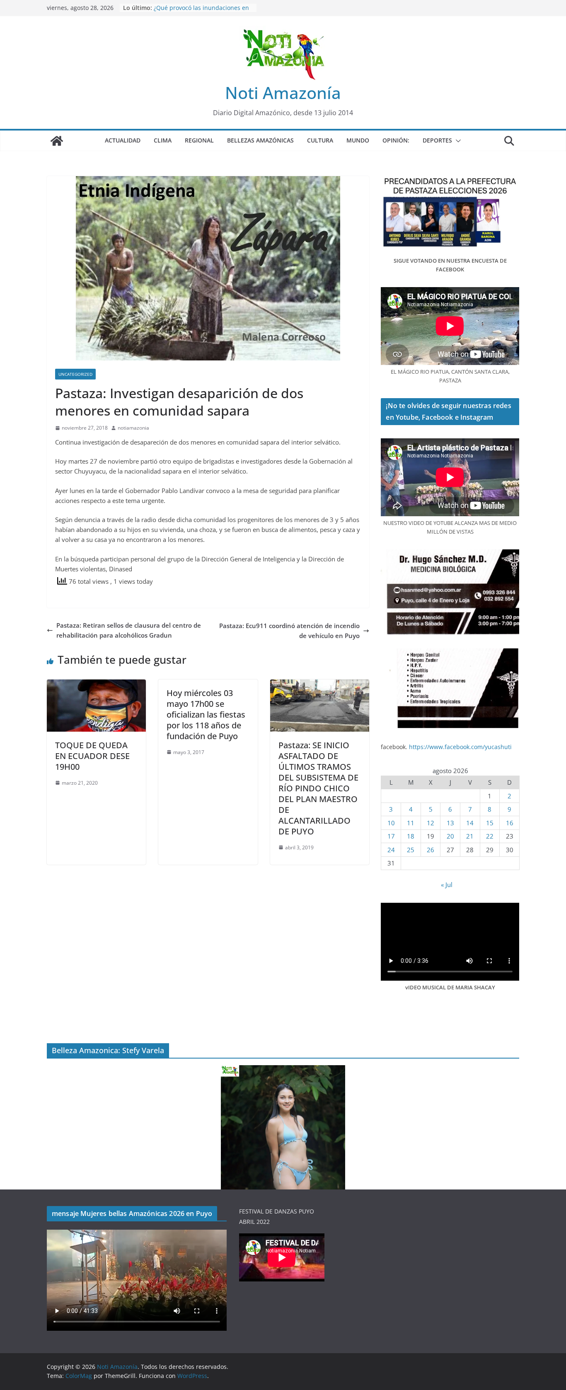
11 (410, 823)
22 (489, 836)
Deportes (437, 140)
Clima (163, 140)
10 (391, 823)
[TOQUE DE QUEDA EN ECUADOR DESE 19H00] (96, 684)
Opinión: (395, 140)
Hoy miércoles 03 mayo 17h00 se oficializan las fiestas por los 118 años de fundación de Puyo (206, 714)
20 (450, 836)
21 (470, 836)
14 (470, 823)
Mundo (357, 140)
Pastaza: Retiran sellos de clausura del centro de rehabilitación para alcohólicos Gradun (128, 630)
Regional (199, 140)
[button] (456, 141)
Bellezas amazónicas (260, 140)
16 (509, 823)
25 (410, 850)
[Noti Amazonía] (57, 141)
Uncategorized (75, 374)
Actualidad (122, 140)
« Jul (446, 884)
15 (489, 823)
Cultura (320, 140)
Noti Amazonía (283, 92)
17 (391, 836)
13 (450, 823)
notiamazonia (133, 427)
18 (410, 836)
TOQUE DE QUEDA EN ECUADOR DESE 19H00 (92, 756)
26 (430, 850)
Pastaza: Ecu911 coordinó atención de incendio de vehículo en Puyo (289, 630)
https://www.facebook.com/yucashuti (460, 747)
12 (430, 823)
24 (391, 850)
